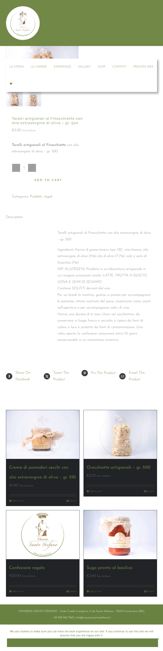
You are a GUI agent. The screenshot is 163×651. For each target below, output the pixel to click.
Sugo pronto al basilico (109, 568)
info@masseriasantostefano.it (93, 617)
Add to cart (48, 180)
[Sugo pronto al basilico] (120, 534)
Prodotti (36, 196)
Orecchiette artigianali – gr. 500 (118, 467)
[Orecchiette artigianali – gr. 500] (120, 434)
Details (72, 501)
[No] (158, 639)
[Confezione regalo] (42, 534)
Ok (82, 642)
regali (48, 196)
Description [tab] (14, 217)
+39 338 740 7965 (63, 617)
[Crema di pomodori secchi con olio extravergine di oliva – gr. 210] (42, 434)
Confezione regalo (27, 568)
